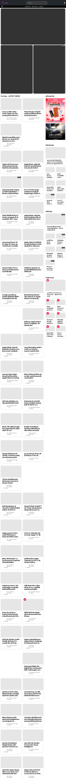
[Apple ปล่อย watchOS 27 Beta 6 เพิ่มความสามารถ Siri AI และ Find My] (33, 762)
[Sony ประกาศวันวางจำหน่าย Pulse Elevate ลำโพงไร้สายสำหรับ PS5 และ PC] (11, 605)
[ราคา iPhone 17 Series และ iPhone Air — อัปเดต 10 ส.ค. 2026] (55, 285)
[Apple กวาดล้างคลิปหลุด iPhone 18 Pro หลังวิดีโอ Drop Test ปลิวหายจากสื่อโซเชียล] (50, 302)
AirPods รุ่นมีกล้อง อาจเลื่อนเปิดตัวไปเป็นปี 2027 (10, 402)
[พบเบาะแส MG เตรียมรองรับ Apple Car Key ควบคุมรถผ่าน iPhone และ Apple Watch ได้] (11, 104)
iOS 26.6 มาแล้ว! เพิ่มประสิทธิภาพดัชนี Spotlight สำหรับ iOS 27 (50, 321)
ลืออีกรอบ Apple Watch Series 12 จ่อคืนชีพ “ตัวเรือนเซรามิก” (32, 323)
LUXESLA (41, 6)
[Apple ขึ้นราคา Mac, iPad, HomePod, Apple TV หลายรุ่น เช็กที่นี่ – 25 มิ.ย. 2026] (17, 69)
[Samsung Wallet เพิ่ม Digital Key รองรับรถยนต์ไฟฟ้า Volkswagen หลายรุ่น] (33, 658)
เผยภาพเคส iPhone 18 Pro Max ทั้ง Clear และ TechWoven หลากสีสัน (10, 244)
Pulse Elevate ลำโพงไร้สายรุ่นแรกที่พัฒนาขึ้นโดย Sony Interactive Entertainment (32, 113)
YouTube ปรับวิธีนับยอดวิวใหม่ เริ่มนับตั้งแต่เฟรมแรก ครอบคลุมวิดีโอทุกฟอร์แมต (33, 719)
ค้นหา (28, 3)
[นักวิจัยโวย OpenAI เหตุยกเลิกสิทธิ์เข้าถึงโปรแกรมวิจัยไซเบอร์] (33, 260)
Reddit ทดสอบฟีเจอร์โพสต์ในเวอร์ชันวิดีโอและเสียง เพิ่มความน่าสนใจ (32, 428)
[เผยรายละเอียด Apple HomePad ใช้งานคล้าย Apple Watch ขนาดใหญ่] (11, 366)
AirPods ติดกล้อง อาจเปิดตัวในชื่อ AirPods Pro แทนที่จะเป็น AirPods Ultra (10, 641)
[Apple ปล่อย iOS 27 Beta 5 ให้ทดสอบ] (50, 328)
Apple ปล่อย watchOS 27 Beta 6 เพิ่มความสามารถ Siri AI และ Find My (32, 772)
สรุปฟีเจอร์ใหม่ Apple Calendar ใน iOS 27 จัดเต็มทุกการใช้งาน (32, 560)
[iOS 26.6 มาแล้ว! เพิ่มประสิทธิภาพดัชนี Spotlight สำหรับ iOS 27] (50, 315)
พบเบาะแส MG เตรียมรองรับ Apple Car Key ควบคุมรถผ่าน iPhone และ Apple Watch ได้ (11, 113)
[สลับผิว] (64, 3)
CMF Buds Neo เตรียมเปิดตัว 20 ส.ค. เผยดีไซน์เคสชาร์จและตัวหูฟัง (32, 587)
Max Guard (34, 6)
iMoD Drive (28, 6)
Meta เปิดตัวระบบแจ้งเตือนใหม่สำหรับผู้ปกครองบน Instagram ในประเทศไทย (10, 719)
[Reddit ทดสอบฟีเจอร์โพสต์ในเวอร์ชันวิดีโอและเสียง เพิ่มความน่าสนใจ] (33, 419)
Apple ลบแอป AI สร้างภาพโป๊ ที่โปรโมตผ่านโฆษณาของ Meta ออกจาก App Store (10, 535)
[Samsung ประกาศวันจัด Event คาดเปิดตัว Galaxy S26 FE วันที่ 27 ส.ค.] (33, 393)
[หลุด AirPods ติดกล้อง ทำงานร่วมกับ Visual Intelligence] (33, 735)
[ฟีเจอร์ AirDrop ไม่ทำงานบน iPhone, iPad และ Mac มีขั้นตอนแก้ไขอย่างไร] (60, 302)
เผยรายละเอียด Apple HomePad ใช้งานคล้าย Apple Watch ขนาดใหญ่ (10, 376)
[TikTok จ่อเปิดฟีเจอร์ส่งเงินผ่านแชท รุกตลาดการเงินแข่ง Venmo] (11, 471)
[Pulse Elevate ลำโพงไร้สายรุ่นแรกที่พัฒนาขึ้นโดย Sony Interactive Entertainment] (33, 104)
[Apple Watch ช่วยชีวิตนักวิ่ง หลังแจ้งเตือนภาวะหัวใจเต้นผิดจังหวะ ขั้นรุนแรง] (33, 234)
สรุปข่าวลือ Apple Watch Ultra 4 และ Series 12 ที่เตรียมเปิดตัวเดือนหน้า (10, 772)
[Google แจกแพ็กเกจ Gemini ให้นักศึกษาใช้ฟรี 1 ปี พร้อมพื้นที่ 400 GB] (11, 287)
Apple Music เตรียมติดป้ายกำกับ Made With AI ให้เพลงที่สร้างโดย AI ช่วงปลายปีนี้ (32, 217)
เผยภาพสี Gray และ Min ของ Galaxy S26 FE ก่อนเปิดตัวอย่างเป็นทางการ (32, 693)
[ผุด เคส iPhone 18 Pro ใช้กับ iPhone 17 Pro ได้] (33, 446)
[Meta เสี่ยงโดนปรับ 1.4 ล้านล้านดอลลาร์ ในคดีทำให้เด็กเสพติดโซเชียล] (11, 551)
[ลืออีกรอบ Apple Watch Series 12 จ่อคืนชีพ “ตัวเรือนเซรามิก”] (33, 314)
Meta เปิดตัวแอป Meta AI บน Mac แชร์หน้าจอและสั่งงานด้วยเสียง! (33, 376)
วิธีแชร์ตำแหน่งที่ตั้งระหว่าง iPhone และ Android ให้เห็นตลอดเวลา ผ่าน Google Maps (11, 139)
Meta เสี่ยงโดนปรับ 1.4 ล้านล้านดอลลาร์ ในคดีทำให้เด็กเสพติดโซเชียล (11, 560)
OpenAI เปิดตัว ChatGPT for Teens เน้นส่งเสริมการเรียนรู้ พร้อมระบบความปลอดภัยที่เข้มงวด (33, 508)
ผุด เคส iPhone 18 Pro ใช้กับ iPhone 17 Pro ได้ (32, 454)
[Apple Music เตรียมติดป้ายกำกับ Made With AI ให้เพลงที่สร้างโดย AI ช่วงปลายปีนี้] (33, 208)
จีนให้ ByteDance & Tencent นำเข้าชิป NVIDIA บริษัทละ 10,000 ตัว (11, 508)
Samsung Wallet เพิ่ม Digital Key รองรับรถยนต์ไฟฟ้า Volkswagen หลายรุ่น (33, 668)
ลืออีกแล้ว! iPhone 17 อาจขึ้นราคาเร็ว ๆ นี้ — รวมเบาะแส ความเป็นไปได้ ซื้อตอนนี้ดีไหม (60, 255)
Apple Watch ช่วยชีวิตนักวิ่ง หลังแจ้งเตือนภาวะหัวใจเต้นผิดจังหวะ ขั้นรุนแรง (32, 244)
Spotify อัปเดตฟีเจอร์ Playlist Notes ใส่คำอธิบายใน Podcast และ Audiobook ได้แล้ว (10, 745)
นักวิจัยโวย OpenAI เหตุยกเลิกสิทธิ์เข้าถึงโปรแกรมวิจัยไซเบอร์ (32, 269)
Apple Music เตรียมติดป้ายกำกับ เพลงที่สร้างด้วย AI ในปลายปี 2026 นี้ (32, 166)
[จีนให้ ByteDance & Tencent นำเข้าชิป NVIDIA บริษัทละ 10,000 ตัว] (11, 498)
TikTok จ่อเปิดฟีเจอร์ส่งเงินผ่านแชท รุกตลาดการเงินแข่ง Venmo (10, 481)
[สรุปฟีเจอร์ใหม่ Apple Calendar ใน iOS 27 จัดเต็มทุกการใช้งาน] (33, 551)
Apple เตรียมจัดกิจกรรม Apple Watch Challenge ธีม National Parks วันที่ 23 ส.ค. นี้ (33, 641)
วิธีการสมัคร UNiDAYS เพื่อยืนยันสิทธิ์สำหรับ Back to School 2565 (60, 321)
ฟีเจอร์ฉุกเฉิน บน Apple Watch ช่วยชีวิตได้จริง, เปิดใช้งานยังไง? (50, 255)
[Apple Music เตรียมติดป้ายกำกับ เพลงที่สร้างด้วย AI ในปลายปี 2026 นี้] (33, 156)
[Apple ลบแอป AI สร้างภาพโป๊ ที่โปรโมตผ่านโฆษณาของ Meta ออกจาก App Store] (11, 525)
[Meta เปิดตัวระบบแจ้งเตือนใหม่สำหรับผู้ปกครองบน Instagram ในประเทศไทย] (11, 710)
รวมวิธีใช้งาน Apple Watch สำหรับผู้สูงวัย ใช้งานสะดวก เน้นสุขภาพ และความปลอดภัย (50, 242)
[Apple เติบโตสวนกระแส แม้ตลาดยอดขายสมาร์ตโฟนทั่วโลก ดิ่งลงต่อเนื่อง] (11, 156)
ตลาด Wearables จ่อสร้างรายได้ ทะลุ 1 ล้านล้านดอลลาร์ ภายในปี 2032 (33, 349)
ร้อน (48, 280)
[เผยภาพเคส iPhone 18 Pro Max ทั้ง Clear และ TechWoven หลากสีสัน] (11, 234)
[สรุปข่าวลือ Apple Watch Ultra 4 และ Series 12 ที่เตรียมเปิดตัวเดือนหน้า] (11, 762)
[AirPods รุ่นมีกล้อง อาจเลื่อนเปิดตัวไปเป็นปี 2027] (11, 393)
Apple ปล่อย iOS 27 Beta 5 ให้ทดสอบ (50, 334)
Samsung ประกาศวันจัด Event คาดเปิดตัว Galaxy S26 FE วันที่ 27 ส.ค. (32, 403)
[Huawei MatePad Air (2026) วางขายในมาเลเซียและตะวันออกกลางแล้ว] (11, 446)
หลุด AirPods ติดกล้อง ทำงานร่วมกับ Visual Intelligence (31, 745)
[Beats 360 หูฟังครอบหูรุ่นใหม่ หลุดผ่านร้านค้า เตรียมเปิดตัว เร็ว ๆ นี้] (11, 419)
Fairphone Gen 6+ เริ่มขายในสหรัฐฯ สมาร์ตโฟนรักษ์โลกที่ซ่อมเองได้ (10, 587)
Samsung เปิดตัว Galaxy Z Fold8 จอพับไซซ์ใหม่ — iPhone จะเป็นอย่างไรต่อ (10, 191)
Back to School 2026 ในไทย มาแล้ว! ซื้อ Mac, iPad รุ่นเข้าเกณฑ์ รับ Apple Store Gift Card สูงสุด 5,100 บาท (60, 334)
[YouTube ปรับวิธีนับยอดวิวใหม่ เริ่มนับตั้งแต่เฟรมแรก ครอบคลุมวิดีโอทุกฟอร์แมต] (33, 710)
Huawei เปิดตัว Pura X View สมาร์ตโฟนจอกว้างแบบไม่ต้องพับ (10, 269)
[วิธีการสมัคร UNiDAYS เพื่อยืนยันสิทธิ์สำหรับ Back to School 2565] (60, 315)
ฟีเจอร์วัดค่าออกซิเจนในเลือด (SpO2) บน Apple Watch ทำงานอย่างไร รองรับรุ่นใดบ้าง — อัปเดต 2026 (32, 296)
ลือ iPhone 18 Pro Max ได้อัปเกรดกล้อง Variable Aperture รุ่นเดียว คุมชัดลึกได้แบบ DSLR (10, 693)
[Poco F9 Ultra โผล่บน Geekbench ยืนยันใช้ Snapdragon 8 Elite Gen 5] (33, 182)
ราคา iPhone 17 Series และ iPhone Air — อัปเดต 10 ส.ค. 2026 (54, 294)
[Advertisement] (36, 135)
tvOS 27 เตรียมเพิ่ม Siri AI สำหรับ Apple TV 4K (32, 534)
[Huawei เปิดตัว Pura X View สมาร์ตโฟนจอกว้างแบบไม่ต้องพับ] (11, 260)
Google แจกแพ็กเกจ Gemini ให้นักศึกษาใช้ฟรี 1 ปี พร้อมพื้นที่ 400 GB (10, 296)
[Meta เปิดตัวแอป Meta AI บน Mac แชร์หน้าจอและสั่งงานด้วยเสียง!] (33, 366)
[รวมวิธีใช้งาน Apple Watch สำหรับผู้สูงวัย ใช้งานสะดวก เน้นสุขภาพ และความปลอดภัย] (50, 236)
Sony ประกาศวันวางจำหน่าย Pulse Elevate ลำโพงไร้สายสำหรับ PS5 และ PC (10, 614)
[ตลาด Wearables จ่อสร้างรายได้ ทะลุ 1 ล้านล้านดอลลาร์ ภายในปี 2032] (33, 340)
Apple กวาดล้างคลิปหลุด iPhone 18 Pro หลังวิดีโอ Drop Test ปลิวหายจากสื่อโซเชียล (50, 308)
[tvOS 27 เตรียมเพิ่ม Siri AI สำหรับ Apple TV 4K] (33, 525)
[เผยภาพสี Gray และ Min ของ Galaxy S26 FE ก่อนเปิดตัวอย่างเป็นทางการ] (33, 684)
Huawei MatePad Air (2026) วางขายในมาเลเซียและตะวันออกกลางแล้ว (10, 455)
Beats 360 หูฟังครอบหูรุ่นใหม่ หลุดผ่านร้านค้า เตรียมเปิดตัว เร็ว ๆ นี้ (11, 428)
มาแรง (25, 599)
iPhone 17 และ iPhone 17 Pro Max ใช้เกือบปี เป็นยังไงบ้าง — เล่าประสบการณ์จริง (50, 268)
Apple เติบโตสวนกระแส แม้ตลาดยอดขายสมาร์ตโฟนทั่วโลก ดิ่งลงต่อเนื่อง (10, 166)
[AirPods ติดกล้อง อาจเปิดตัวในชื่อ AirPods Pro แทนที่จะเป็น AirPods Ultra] (11, 632)
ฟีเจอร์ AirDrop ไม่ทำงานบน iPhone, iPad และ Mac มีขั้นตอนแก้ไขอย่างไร (60, 308)
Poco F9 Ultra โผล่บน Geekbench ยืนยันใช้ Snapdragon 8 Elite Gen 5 (33, 191)
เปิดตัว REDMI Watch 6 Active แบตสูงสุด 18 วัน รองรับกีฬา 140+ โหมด (10, 217)
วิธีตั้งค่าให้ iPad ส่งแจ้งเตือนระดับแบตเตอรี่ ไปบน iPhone (32, 614)
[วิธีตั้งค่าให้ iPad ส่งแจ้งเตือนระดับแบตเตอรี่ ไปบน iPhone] (33, 605)
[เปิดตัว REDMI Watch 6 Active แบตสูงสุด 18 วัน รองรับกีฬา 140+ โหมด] (11, 208)
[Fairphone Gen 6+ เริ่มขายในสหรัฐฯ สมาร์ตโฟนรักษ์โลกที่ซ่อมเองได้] (11, 578)
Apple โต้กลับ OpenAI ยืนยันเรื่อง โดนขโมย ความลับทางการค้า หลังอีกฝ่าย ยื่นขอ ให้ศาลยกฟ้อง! (10, 349)
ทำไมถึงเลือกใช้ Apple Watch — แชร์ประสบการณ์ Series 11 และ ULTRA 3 (60, 242)
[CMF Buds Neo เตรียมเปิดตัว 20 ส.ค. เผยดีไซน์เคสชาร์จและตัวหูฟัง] (33, 578)
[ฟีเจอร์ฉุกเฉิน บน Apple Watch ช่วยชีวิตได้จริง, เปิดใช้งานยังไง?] (50, 249)
